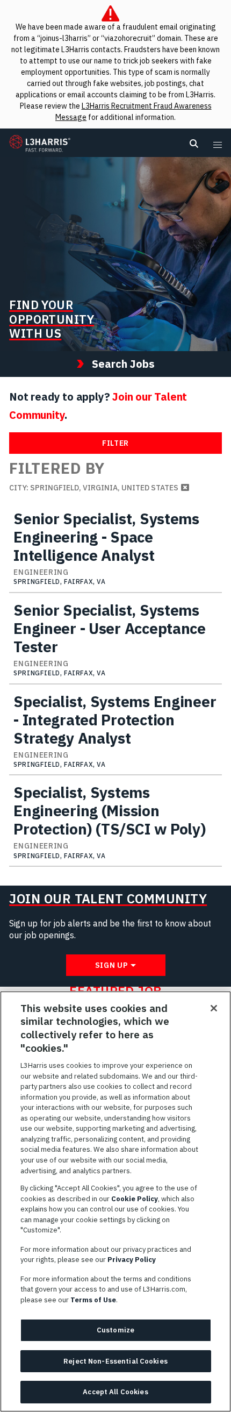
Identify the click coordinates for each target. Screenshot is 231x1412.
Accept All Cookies (115, 1391)
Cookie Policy (134, 1198)
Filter (115, 443)
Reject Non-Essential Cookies (115, 1361)
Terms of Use (93, 1299)
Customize (115, 1330)
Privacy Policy (131, 1259)
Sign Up (111, 965)
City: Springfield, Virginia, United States (93, 488)
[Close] (214, 1008)
